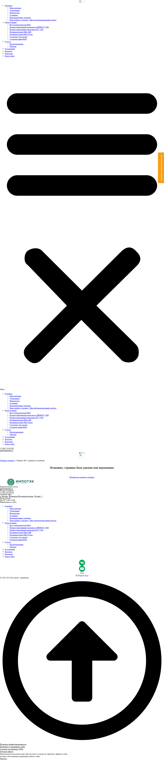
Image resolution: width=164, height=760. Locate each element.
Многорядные (15, 8)
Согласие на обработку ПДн (11, 749)
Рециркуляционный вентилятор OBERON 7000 (29, 27)
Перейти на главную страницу (82, 477)
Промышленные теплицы (20, 17)
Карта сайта (10, 56)
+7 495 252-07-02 (7, 448)
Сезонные (14, 15)
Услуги (8, 41)
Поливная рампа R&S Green (21, 34)
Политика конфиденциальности (13, 744)
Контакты (9, 53)
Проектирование (16, 44)
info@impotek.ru (6, 450)
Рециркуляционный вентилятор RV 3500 (26, 29)
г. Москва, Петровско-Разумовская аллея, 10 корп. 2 (21, 496)
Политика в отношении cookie (12, 747)
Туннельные (15, 10)
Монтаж (13, 46)
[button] (82, 225)
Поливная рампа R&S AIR (20, 32)
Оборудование (11, 22)
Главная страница (7, 460)
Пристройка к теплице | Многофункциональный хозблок (33, 20)
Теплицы (8, 5)
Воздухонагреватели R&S (20, 25)
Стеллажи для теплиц (18, 37)
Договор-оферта (6, 751)
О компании (10, 49)
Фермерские (15, 13)
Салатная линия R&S (18, 39)
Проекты (8, 51)
